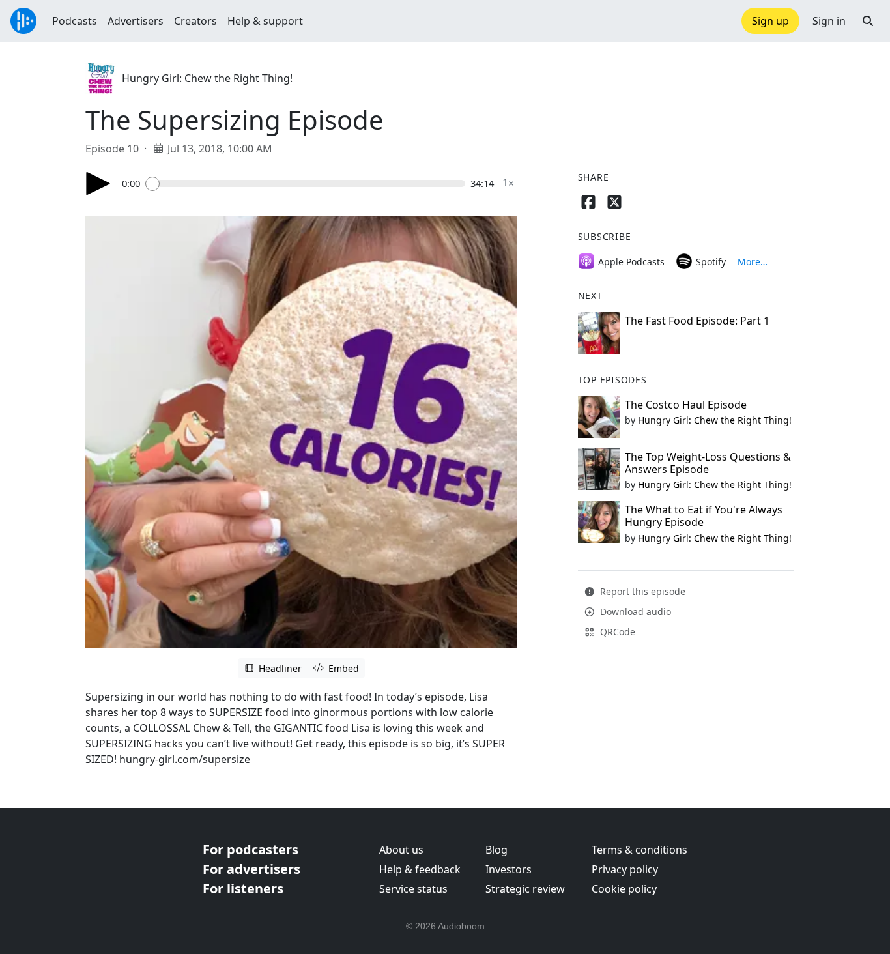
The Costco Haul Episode (686, 405)
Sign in (829, 21)
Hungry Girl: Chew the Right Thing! (207, 78)
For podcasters (250, 849)
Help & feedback (420, 869)
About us (401, 850)
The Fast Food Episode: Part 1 (697, 320)
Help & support (265, 21)
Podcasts (74, 21)
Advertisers (136, 21)
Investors (508, 869)
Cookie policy (624, 889)
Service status (413, 889)
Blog (496, 850)
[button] (868, 21)
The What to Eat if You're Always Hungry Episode (703, 515)
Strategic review (525, 889)
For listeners (243, 888)
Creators (195, 21)
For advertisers (251, 869)
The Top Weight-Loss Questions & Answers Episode (708, 463)
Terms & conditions (639, 850)
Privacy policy (625, 869)
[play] (98, 183)
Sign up (770, 21)
